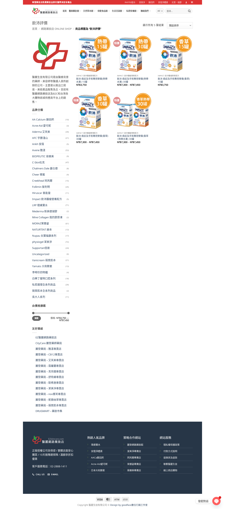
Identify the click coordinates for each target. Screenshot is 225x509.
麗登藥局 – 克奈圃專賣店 (50, 371)
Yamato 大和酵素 (42, 266)
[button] (186, 2)
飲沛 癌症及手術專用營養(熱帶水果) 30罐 (132, 80)
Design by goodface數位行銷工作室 (129, 504)
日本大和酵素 (98, 470)
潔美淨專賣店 (134, 451)
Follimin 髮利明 (41, 187)
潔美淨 (142, 2)
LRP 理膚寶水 (40, 205)
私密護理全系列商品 (44, 284)
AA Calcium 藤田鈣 (43, 119)
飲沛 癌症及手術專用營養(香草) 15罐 (174, 80)
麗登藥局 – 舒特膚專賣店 (50, 377)
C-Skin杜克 (38, 162)
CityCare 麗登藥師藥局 (49, 343)
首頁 (65, 11)
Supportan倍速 (41, 248)
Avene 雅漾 (38, 150)
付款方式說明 (170, 451)
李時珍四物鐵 (40, 272)
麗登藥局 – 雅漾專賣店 (48, 349)
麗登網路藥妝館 (135, 444)
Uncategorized (40, 254)
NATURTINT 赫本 (42, 229)
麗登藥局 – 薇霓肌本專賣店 (51, 405)
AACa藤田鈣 (97, 457)
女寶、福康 (177, 2)
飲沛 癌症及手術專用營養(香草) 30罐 (92, 137)
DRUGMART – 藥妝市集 (49, 411)
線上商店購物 (170, 470)
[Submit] (189, 11)
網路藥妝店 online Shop (56, 29)
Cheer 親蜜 (38, 174)
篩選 (36, 318)
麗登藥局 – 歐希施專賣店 (50, 382)
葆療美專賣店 (134, 470)
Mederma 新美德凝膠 (44, 211)
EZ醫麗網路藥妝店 (46, 337)
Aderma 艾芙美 (41, 131)
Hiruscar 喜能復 (41, 193)
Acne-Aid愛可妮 (99, 463)
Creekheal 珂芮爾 (42, 180)
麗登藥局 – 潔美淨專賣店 (50, 388)
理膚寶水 (95, 444)
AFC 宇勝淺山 (40, 138)
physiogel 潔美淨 (42, 242)
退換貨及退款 (170, 457)
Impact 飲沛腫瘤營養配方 (47, 199)
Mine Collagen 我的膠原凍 (47, 217)
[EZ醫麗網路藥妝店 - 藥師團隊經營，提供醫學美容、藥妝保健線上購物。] (45, 11)
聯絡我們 (145, 11)
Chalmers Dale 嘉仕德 (45, 168)
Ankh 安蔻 (38, 144)
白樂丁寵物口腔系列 (44, 278)
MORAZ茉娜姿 (40, 223)
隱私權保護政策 (171, 444)
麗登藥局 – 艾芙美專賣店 (50, 360)
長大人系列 (38, 297)
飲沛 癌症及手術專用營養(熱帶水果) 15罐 (91, 80)
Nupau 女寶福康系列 (44, 235)
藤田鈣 (151, 2)
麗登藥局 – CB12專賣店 (49, 354)
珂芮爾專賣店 (134, 457)
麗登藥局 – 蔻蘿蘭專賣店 (50, 366)
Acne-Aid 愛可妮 (41, 125)
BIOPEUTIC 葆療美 (43, 156)
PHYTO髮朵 (130, 2)
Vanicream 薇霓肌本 (44, 260)
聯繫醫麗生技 (170, 463)
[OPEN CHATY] (216, 501)
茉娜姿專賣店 (134, 463)
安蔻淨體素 (163, 2)
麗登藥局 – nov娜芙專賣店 (51, 394)
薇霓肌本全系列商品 (44, 290)
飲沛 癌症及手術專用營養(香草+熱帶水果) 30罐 (132, 137)
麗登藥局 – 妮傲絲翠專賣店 (51, 399)
